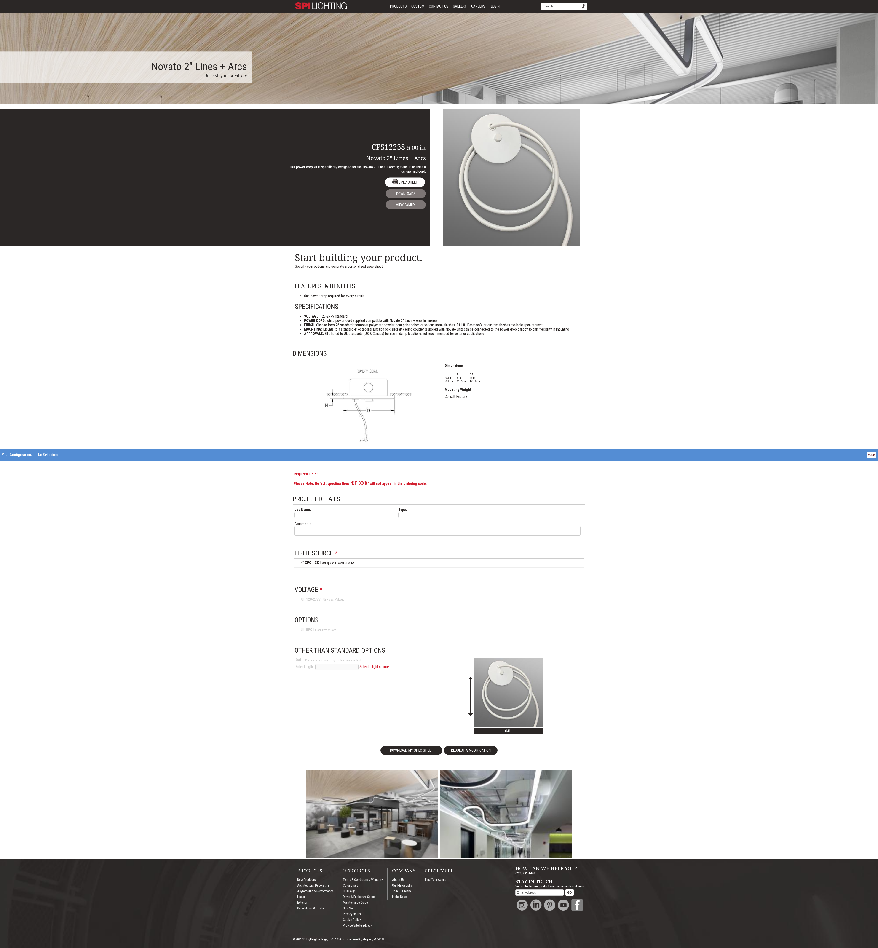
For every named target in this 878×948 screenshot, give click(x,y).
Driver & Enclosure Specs (359, 897)
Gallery (460, 6)
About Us (398, 880)
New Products (306, 880)
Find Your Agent (435, 880)
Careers (478, 6)
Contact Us (438, 6)
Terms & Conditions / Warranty (363, 880)
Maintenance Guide (355, 903)
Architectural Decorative (313, 885)
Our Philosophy (402, 885)
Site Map (348, 908)
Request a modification (471, 750)
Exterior (302, 903)
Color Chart (350, 885)
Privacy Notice (352, 914)
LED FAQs (349, 891)
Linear (301, 897)
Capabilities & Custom (311, 908)
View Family (405, 205)
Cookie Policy (352, 920)
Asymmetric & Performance (315, 891)
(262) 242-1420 (525, 873)
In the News (399, 897)
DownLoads (405, 194)
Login (495, 6)
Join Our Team (401, 891)
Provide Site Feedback (357, 925)
